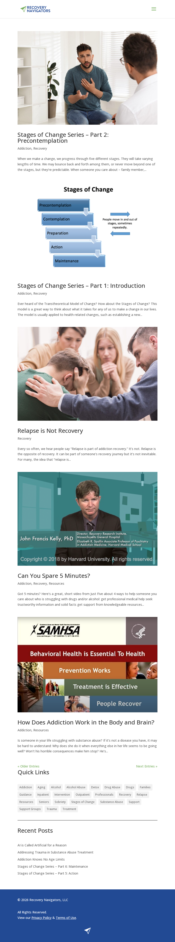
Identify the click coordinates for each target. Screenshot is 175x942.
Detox (95, 787)
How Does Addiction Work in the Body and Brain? (86, 722)
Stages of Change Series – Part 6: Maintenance (53, 866)
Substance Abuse (111, 802)
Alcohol (56, 787)
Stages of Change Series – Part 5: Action (48, 873)
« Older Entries (28, 766)
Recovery (40, 148)
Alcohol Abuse (76, 787)
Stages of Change (83, 802)
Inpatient (43, 795)
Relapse (142, 795)
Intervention (62, 795)
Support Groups (30, 809)
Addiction (24, 148)
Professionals (104, 795)
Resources (56, 583)
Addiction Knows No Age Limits (41, 859)
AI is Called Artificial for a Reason (42, 845)
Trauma (51, 809)
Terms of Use (66, 917)
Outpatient (83, 795)
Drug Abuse (112, 787)
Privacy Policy (41, 917)
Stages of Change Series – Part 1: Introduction (81, 285)
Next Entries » (146, 766)
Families (145, 787)
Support (134, 802)
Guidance (25, 795)
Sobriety (60, 802)
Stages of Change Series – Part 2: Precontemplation (63, 137)
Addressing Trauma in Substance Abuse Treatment (55, 852)
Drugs (130, 787)
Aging (41, 787)
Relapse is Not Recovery (50, 430)
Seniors (44, 802)
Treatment (69, 809)
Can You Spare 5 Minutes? (54, 575)
